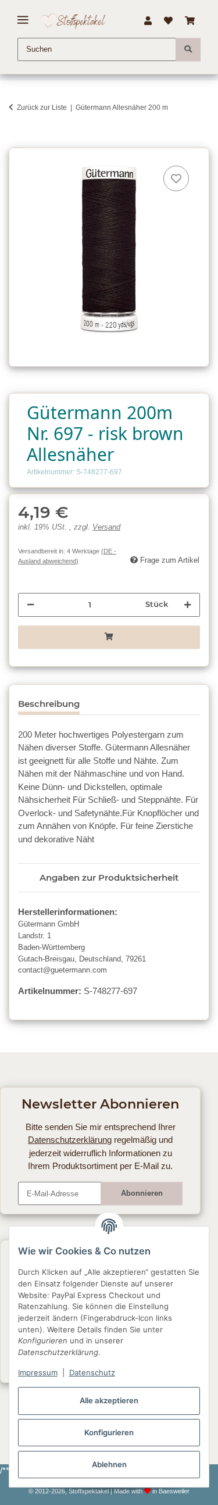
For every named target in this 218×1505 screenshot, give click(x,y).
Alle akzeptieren (109, 1400)
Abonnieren (142, 1193)
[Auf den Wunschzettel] (176, 178)
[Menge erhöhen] (187, 605)
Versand (106, 527)
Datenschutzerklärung (70, 1140)
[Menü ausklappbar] (22, 15)
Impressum (38, 1372)
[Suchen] (188, 49)
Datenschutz (92, 1372)
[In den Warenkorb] (17, 141)
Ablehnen (109, 1464)
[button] (148, 21)
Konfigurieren (109, 1432)
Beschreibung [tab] (49, 703)
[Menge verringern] (30, 605)
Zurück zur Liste (42, 107)
